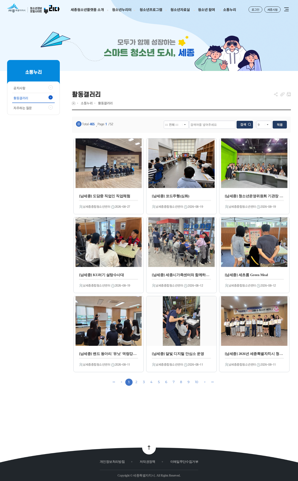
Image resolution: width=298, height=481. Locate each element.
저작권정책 (147, 461)
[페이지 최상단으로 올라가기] (149, 447)
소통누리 (86, 103)
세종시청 (272, 9)
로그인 (255, 9)
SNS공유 (276, 94)
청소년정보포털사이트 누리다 (33, 8)
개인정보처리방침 (112, 461)
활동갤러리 (105, 103)
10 (196, 382)
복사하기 (282, 94)
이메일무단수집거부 (184, 461)
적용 (280, 124)
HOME (73, 103)
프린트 (289, 94)
